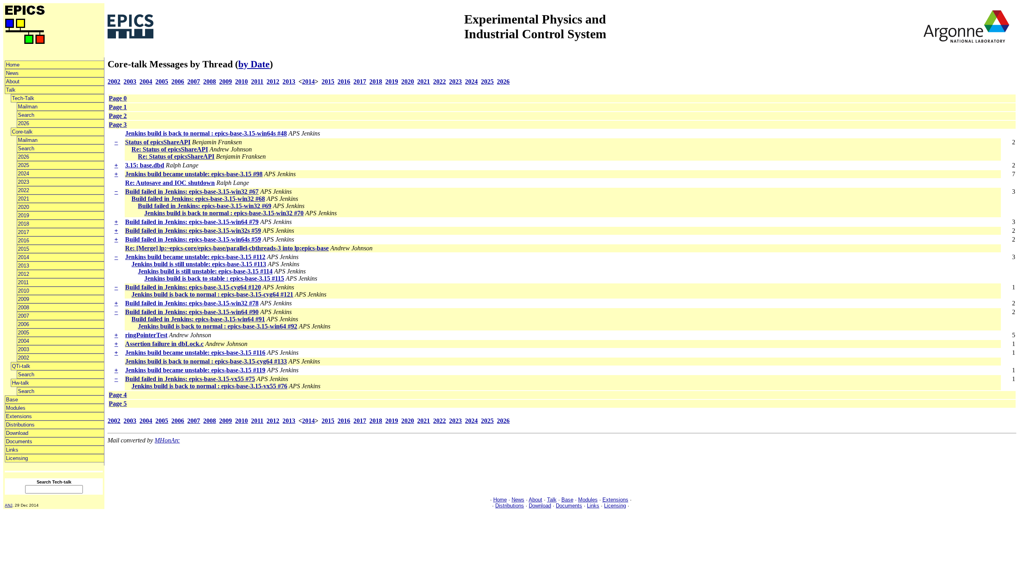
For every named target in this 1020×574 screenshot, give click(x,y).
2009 (23, 299)
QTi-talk (21, 366)
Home (13, 65)
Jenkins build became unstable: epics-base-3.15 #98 (194, 174)
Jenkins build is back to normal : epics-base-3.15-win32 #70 (224, 213)
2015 (23, 249)
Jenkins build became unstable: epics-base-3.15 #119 (195, 370)
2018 (23, 224)
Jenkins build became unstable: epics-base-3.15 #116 (195, 352)
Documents (19, 441)
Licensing (17, 458)
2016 (23, 241)
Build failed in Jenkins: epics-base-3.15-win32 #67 (192, 191)
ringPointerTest (146, 335)
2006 (23, 324)
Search (26, 115)
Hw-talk (20, 383)
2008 (23, 308)
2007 (23, 316)
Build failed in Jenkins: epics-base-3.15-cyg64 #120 (193, 287)
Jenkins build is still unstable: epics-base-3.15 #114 (205, 271)
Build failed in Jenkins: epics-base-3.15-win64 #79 (192, 221)
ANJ (8, 505)
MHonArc (167, 440)
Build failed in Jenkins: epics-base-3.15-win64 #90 (192, 312)
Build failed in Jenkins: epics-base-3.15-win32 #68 (198, 198)
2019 (23, 215)
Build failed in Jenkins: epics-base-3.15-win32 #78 (192, 303)
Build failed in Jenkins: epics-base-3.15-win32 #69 (204, 205)
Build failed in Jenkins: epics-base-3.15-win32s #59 (193, 230)
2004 (23, 341)
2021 (23, 199)
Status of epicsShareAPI (157, 142)
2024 (23, 174)
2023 (23, 182)
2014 (23, 257)
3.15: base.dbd (144, 165)
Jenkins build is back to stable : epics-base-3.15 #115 (214, 278)
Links (12, 450)
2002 (23, 358)
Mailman (27, 107)
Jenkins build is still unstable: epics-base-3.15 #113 (198, 264)
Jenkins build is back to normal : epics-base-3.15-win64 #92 (217, 326)
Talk (11, 90)
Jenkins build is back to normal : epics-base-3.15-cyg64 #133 (206, 361)
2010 (23, 291)
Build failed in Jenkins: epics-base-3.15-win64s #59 (193, 239)
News (12, 73)
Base (12, 400)
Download (17, 433)
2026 (23, 123)
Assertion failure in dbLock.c (164, 343)
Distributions (20, 425)
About (13, 82)
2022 (23, 190)
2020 (23, 207)
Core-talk (22, 132)
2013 (23, 266)
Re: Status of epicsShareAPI (169, 149)
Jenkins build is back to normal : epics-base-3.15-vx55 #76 (209, 386)
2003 (23, 349)
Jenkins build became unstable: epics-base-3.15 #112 (195, 257)
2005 (23, 333)
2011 (23, 282)
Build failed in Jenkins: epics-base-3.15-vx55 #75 (190, 378)
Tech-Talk (23, 98)
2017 (23, 232)
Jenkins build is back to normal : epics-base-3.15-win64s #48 (206, 133)
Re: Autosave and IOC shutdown (170, 182)
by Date (254, 64)
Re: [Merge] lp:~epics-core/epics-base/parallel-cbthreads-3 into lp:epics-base (227, 248)
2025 (23, 165)
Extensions (19, 416)
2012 (23, 274)
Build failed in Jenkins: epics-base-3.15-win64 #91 (198, 319)
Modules (16, 408)
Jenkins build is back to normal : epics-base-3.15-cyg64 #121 (212, 294)
